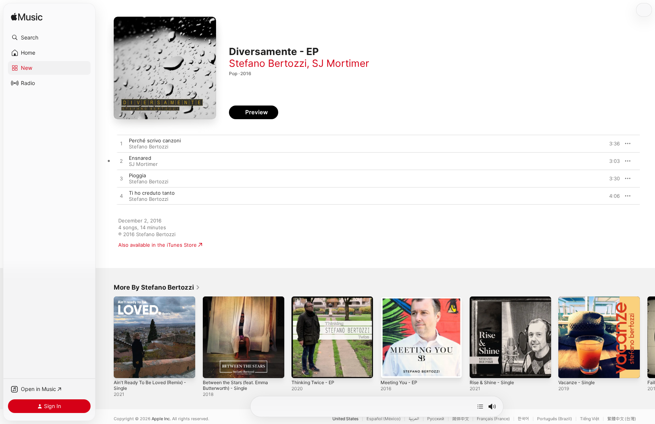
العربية (414, 419)
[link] (157, 287)
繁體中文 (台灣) (621, 419)
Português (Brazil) (554, 419)
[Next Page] (647, 337)
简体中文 (460, 419)
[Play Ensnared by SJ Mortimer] (121, 161)
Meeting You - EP (401, 299)
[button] (49, 37)
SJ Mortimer (340, 63)
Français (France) (493, 419)
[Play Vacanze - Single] (568, 368)
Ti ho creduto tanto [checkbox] (152, 193)
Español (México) (384, 419)
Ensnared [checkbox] (140, 158)
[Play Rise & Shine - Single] (479, 368)
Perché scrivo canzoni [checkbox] (155, 140)
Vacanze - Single (578, 299)
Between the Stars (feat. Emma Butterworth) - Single (240, 302)
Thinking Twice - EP (314, 299)
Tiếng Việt (589, 419)
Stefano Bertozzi (268, 63)
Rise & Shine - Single (494, 299)
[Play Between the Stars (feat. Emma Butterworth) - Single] (212, 368)
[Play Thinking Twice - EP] (301, 368)
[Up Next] (480, 406)
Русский (435, 419)
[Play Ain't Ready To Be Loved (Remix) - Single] (123, 368)
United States (345, 419)
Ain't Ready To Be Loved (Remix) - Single (154, 302)
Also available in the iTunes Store (157, 245)
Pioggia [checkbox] (137, 175)
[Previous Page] (106, 337)
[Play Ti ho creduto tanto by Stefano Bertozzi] (121, 196)
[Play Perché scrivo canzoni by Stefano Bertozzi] (121, 143)
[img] (26, 17)
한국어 (523, 419)
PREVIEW (611, 143)
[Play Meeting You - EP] (390, 368)
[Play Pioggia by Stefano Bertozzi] (121, 178)
